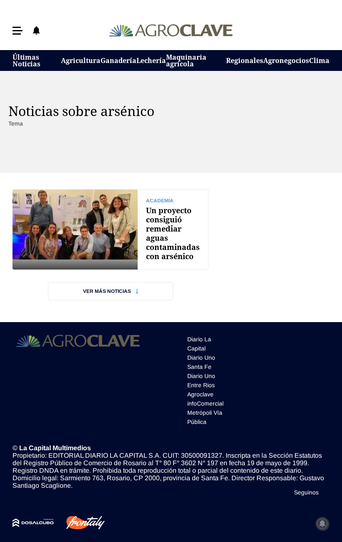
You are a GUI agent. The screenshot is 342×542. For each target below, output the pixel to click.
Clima (319, 60)
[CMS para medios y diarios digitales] (33, 523)
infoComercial (205, 403)
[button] (18, 31)
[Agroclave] (171, 30)
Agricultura (81, 60)
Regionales (244, 60)
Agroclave (200, 394)
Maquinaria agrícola (186, 60)
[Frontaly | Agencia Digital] (79, 522)
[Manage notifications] (322, 523)
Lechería (151, 60)
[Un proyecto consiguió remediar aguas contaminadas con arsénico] (110, 229)
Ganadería (118, 60)
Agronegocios (286, 60)
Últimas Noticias (26, 60)
